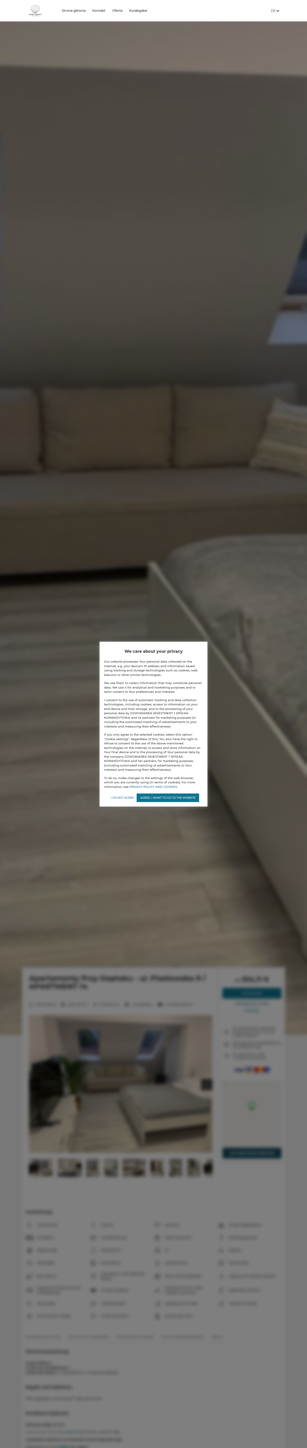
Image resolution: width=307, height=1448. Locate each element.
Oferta (117, 11)
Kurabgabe (138, 11)
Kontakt (98, 11)
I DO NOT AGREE (122, 797)
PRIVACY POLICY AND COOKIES (153, 786)
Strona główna (74, 11)
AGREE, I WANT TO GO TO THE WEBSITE (168, 797)
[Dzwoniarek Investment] (40, 10)
